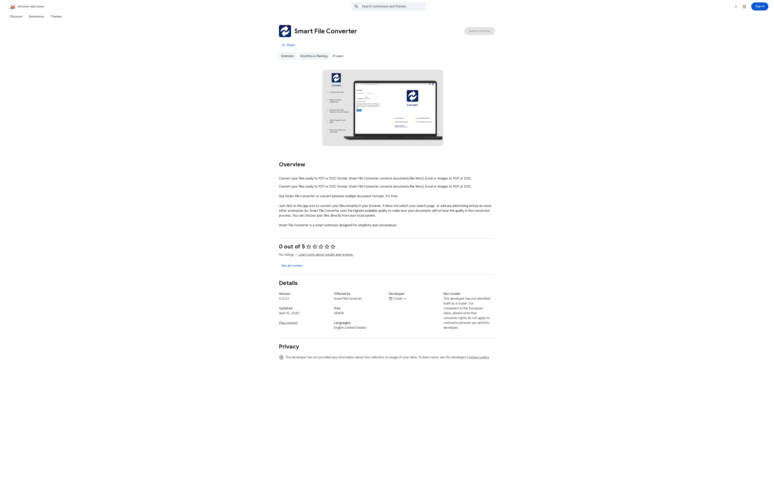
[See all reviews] (292, 265)
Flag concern (288, 323)
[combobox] (394, 6)
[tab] (16, 16)
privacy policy (479, 357)
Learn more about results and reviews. (326, 255)
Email (398, 299)
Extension (287, 56)
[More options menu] (736, 6)
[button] (744, 7)
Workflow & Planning (314, 56)
